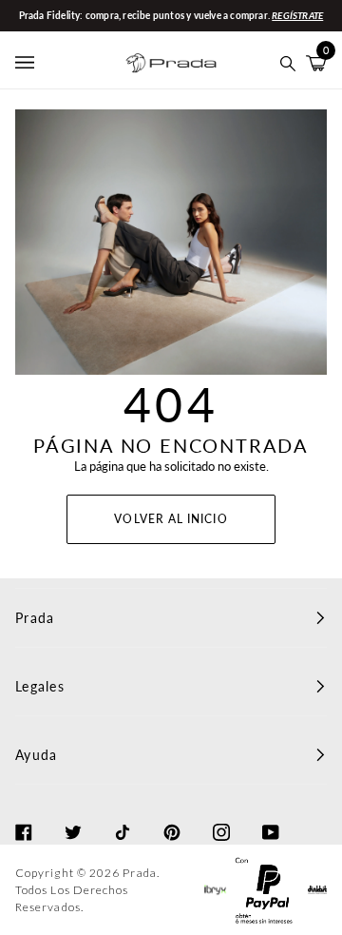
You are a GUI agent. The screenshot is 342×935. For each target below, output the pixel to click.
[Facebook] (23, 815)
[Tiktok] (122, 815)
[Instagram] (221, 815)
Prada (139, 873)
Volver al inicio (170, 519)
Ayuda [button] (36, 755)
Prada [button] (34, 618)
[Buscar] (288, 63)
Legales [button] (40, 686)
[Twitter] (73, 815)
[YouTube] (270, 815)
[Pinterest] (171, 815)
